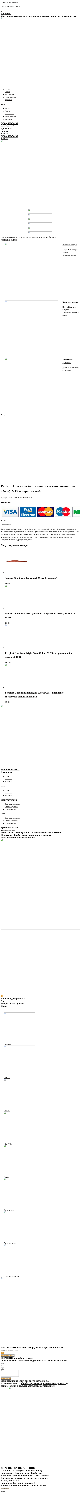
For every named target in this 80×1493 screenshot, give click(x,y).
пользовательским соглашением (37, 1385)
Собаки (7, 1044)
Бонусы (7, 92)
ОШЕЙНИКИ (50, 237)
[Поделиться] (4, 1488)
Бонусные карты (70, 302)
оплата (5, 131)
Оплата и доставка (11, 807)
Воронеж (6, 13)
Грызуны (8, 1144)
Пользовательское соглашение (18, 837)
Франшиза (8, 100)
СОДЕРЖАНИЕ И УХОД (24, 237)
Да (2, 1001)
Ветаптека (9, 1210)
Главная (3, 237)
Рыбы (6, 1177)
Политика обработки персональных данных (26, 835)
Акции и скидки (69, 245)
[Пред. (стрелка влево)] (1, 1491)
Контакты (8, 779)
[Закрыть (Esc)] (1, 1488)
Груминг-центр (11, 1276)
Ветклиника (9, 94)
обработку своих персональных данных (43, 1383)
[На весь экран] (6, 1488)
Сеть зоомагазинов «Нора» (10, 6)
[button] (40, 104)
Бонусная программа (12, 804)
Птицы (7, 1111)
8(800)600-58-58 (9, 123)
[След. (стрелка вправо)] (4, 1491)
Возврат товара (10, 809)
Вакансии (8, 781)
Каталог (8, 89)
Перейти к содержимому (9, 2)
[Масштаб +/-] (8, 1488)
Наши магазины (10, 97)
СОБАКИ (10, 237)
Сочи (4, 1006)
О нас (7, 776)
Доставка (6, 128)
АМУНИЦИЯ (39, 237)
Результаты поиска (8, 1355)
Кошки (7, 1078)
